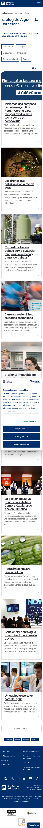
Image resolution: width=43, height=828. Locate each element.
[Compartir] (38, 142)
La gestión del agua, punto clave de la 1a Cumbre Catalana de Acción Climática (18, 504)
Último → (35, 739)
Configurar (20, 437)
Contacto (4, 760)
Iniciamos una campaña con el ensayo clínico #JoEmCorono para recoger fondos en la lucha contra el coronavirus (20, 112)
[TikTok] (36, 778)
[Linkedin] (18, 778)
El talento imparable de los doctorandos (20, 376)
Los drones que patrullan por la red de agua (19, 184)
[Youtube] (30, 778)
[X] (12, 778)
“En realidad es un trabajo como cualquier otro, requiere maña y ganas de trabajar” (20, 252)
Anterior (17, 739)
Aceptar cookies (21, 429)
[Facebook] (6, 778)
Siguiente (26, 739)
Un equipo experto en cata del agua (19, 697)
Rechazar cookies (21, 444)
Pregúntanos (33, 825)
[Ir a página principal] (7, 4)
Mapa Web (26, 763)
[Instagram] (24, 778)
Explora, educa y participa (11, 13)
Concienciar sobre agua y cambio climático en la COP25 (21, 635)
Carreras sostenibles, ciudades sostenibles (19, 316)
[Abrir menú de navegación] (38, 3)
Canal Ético (5, 765)
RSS (36, 68)
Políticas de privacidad (31, 751)
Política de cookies (8, 756)
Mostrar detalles (29, 421)
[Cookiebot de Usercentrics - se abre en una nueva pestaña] (30, 381)
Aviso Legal (5, 751)
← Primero (8, 739)
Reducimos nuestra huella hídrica (17, 570)
